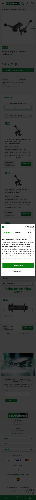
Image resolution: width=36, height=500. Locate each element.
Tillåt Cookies (18, 265)
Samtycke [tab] (6, 232)
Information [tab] (18, 232)
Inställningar (17, 271)
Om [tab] (29, 232)
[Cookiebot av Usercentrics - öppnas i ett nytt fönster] (25, 227)
